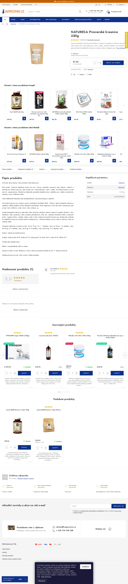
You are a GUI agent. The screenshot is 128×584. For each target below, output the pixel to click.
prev (3, 355)
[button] (4, 105)
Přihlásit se (119, 506)
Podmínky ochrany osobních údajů (12, 559)
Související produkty (57, 169)
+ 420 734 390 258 (95, 11)
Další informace (46, 577)
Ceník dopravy (6, 5)
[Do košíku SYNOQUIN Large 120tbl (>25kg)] (24, 373)
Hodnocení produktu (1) (25, 169)
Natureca (90, 69)
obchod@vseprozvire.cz (66, 527)
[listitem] (16, 105)
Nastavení (41, 581)
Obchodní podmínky (26, 5)
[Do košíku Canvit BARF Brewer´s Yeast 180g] (24, 447)
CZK (99, 5)
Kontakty (15, 5)
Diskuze (41, 169)
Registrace (121, 5)
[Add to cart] (24, 118)
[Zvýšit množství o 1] (100, 62)
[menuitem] (5, 19)
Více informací (121, 48)
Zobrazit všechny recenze (26, 478)
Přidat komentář (20, 310)
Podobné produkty (76, 169)
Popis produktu (7, 169)
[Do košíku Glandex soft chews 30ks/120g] (86, 373)
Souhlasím (85, 567)
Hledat (80, 11)
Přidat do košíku (113, 63)
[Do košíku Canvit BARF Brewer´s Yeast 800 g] (55, 448)
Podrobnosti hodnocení (93, 40)
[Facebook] (109, 529)
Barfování (121, 187)
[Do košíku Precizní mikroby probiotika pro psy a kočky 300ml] (117, 373)
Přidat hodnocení (20, 289)
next (125, 355)
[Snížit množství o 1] (94, 62)
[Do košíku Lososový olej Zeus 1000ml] (55, 373)
